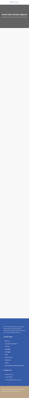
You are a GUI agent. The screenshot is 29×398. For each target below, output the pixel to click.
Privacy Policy (8, 357)
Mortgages (8, 349)
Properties (8, 360)
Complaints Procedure (11, 343)
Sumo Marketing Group (13, 391)
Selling (6, 363)
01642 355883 (8, 377)
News (6, 354)
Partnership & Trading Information (14, 365)
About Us (7, 341)
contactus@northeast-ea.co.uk (13, 380)
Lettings (7, 346)
